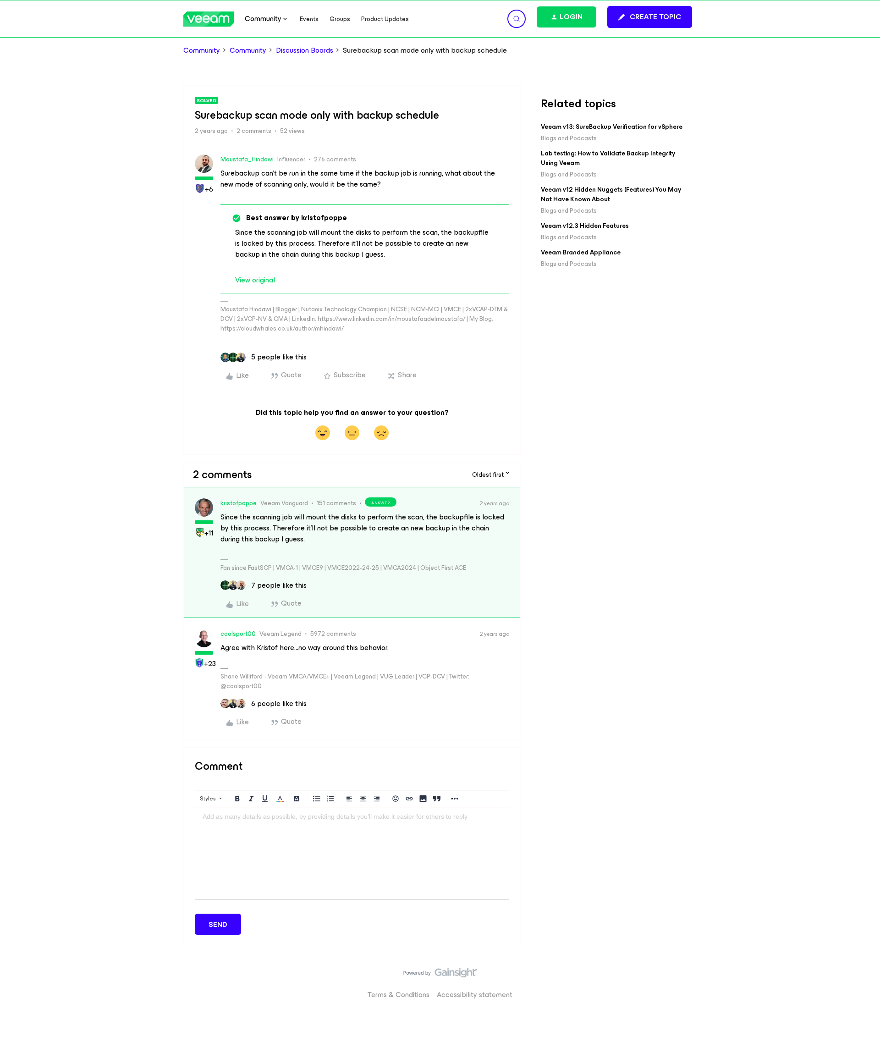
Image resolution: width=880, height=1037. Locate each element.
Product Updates (385, 19)
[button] (649, 17)
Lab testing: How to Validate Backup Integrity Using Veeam (608, 158)
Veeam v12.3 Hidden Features (585, 226)
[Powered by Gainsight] (440, 975)
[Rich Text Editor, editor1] (352, 853)
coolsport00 (238, 634)
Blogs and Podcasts (569, 138)
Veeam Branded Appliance (581, 252)
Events (309, 19)
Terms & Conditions (398, 994)
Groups (340, 19)
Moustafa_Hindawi (247, 159)
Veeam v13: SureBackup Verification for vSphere (611, 126)
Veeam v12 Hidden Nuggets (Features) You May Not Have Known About (611, 194)
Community (201, 50)
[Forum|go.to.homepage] (208, 19)
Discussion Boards (304, 50)
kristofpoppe (238, 503)
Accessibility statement (474, 994)
